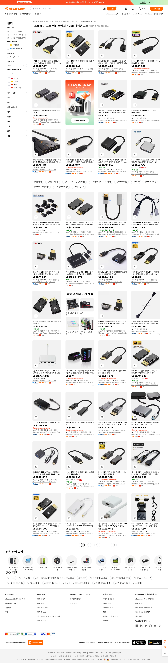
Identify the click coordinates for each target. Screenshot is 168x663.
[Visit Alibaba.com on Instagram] (150, 625)
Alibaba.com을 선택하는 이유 (15, 599)
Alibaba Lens (17, 642)
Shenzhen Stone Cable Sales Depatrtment (112, 71)
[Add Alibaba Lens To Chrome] (35, 642)
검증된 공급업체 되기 (142, 612)
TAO (101, 653)
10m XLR (83, 578)
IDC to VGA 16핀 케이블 (82, 583)
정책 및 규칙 (41, 620)
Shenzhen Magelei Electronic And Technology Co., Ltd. (79, 71)
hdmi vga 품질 (26, 578)
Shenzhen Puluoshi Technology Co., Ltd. (46, 122)
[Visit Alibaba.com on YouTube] (155, 625)
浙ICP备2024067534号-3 (142, 659)
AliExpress (51, 653)
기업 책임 (8, 607)
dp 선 (66, 583)
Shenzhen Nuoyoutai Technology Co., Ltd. (145, 120)
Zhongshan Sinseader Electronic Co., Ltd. (112, 234)
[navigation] (17, 283)
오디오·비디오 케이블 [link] (88, 21)
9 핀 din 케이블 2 (54, 182)
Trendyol (108, 653)
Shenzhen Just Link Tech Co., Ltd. (44, 170)
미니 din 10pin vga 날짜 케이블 (75, 182)
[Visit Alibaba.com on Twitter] (145, 625)
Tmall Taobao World (73, 653)
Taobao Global (93, 653)
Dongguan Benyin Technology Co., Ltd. (79, 382)
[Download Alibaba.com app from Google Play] (155, 642)
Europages (117, 653)
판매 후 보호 (41, 612)
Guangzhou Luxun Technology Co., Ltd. (112, 171)
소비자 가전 (44, 21)
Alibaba (34, 21)
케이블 (74, 21)
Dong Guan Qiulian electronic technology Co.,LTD (79, 234)
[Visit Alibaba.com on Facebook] (136, 625)
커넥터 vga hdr (79, 187)
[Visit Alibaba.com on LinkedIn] (141, 625)
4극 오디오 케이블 (122, 583)
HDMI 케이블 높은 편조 (100, 578)
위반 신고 (106, 620)
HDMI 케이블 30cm (52, 583)
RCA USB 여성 (122, 182)
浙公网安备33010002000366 (121, 659)
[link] (165, 641)
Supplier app (84, 642)
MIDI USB (137, 182)
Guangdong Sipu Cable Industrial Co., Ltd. (112, 120)
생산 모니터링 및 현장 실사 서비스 (49, 616)
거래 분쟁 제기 (108, 607)
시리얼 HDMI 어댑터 (62, 187)
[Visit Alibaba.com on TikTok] (159, 625)
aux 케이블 (138, 583)
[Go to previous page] (78, 545)
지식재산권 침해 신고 (110, 616)
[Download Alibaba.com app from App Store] (139, 642)
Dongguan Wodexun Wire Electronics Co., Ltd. (145, 174)
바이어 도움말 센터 (109, 599)
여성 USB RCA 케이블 (16, 583)
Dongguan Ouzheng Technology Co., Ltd (79, 284)
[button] (104, 8)
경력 (6, 612)
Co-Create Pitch (10, 603)
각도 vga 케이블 (35, 583)
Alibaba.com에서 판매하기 (144, 599)
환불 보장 (40, 603)
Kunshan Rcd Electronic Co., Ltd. (143, 331)
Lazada (84, 653)
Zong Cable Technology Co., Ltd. (43, 71)
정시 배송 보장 (42, 607)
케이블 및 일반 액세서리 (60, 21)
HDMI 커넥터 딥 (151, 182)
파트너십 (138, 616)
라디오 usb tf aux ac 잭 (144, 578)
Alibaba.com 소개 (11, 594)
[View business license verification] (105, 659)
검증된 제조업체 (75, 599)
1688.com (60, 653)
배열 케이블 (39, 182)
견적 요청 (73, 603)
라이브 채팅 (107, 603)
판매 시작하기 (140, 603)
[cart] (133, 9)
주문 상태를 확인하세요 (143, 607)
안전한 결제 (41, 599)
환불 (104, 612)
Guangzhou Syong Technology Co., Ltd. (145, 234)
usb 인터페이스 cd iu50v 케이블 (102, 182)
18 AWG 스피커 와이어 (42, 187)
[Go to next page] (115, 545)
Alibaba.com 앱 (103, 642)
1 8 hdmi (12, 578)
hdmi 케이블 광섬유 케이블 (121, 578)
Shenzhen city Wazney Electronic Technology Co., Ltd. (145, 73)
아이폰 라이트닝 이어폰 (103, 583)
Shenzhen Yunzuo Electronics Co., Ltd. (46, 232)
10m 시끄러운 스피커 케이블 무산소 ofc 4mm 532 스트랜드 (55, 578)
